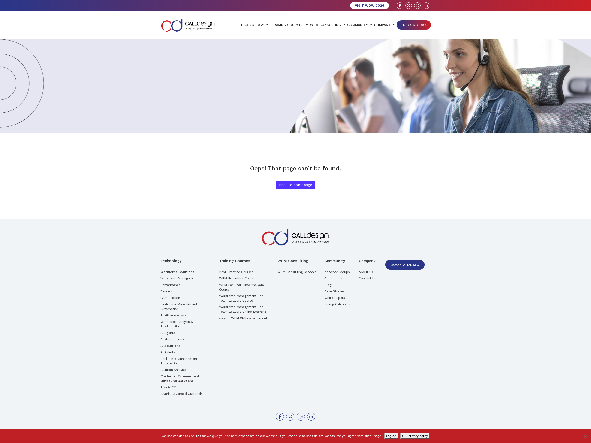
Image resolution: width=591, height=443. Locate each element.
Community (357, 25)
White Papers (334, 298)
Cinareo (166, 291)
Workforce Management (179, 278)
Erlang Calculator (337, 304)
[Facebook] (399, 5)
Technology (252, 25)
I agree (391, 436)
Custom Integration (175, 339)
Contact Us (367, 278)
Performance (170, 285)
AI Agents (167, 333)
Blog (328, 285)
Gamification (170, 298)
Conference (333, 278)
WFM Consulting (325, 25)
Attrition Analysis (173, 315)
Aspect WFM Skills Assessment (243, 318)
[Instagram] (417, 5)
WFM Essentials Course (237, 278)
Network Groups (337, 272)
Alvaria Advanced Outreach (181, 393)
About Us (366, 272)
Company (382, 25)
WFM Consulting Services (297, 272)
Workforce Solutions (177, 272)
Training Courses (287, 25)
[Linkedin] (426, 5)
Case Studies (334, 291)
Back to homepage (295, 185)
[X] (408, 5)
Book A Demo (414, 25)
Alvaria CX (168, 387)
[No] (585, 436)
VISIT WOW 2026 (369, 5)
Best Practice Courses (236, 272)
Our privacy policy (415, 436)
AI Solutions (170, 346)
